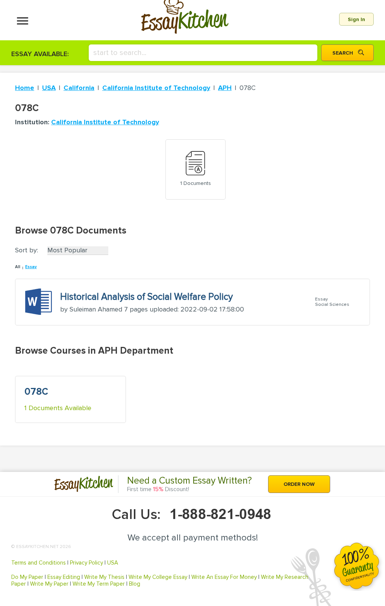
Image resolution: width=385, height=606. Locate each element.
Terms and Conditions (38, 562)
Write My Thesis (104, 577)
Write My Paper (49, 583)
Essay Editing (63, 577)
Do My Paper (27, 577)
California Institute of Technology (156, 88)
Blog (134, 583)
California (79, 88)
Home (24, 88)
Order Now (299, 484)
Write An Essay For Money (224, 577)
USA (49, 88)
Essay (31, 266)
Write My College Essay (158, 577)
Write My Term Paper (99, 583)
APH (225, 88)
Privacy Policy (86, 562)
